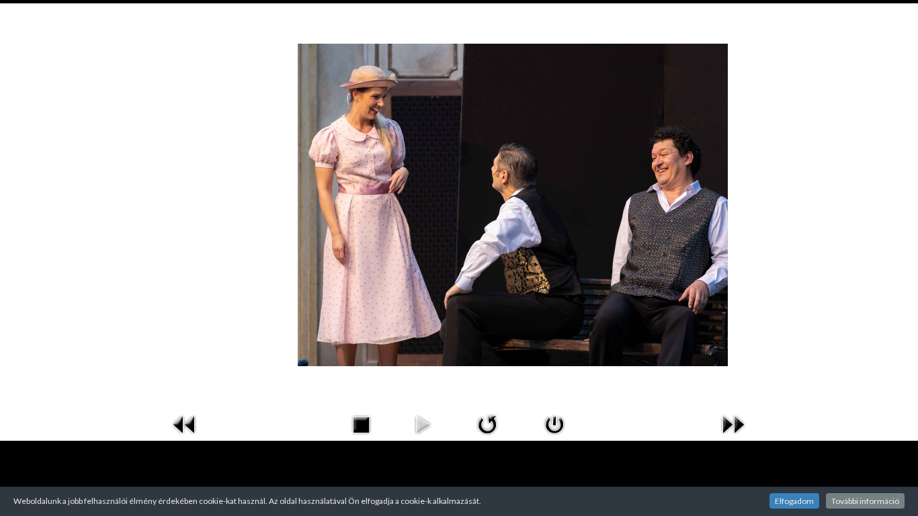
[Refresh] (487, 423)
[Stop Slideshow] (361, 423)
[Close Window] (554, 423)
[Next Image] (733, 423)
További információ (865, 501)
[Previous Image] (185, 423)
